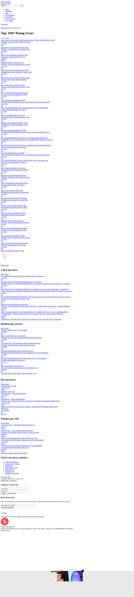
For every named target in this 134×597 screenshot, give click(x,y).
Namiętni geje (9, 471)
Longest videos (29, 40)
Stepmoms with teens (12, 473)
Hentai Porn (9, 466)
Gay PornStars (10, 15)
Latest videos (5, 40)
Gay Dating (9, 17)
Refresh (3, 530)
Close (8, 530)
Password (4, 491)
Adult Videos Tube (11, 468)
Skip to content (6, 2)
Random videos (49, 40)
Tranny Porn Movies (12, 462)
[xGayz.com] (5, 3)
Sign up (19, 516)
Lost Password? (11, 493)
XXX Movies (9, 469)
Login (3, 493)
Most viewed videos (16, 40)
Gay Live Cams (10, 19)
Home (7, 9)
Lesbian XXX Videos (12, 464)
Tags (6, 13)
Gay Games (9, 21)
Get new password (7, 507)
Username (4, 489)
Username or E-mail (7, 505)
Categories (8, 11)
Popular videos (39, 40)
